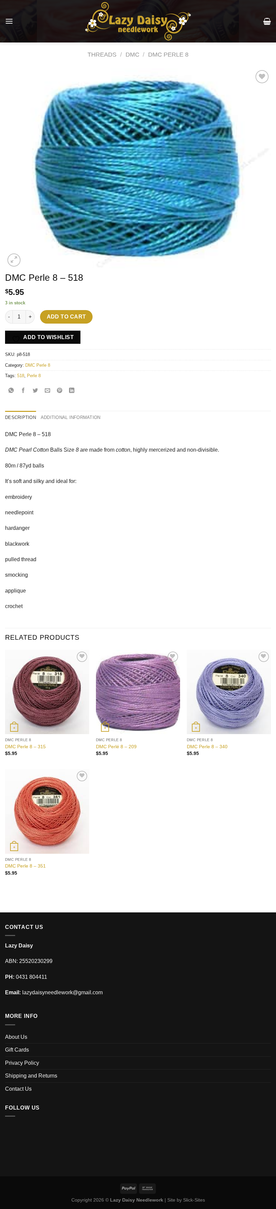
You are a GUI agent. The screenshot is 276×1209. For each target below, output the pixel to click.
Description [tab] (20, 417)
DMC (132, 54)
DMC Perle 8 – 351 (25, 866)
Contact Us (18, 1089)
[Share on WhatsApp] (11, 390)
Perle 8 (34, 375)
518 (20, 375)
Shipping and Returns (31, 1076)
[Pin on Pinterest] (59, 390)
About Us (16, 1037)
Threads (102, 54)
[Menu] (9, 21)
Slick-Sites (194, 1200)
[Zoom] (14, 260)
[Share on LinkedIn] (71, 390)
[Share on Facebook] (23, 390)
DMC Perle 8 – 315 (25, 746)
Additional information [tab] (71, 417)
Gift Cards (17, 1050)
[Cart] (267, 21)
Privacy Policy (22, 1063)
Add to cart (66, 317)
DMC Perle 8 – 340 (207, 746)
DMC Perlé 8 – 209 (116, 746)
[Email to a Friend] (47, 390)
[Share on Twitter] (35, 390)
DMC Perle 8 (168, 54)
